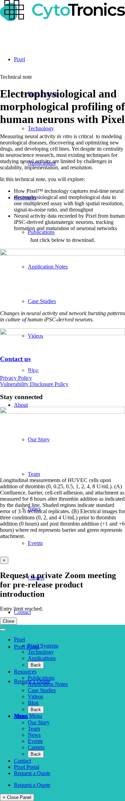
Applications (42, 658)
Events (35, 741)
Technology (41, 652)
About (21, 716)
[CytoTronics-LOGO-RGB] (62, 19)
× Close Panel (17, 797)
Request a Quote (32, 773)
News (34, 735)
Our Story (39, 722)
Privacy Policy (16, 378)
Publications (41, 678)
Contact (22, 761)
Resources (25, 672)
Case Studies (42, 690)
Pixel (19, 639)
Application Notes (48, 684)
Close (8, 621)
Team (34, 729)
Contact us (15, 358)
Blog (33, 703)
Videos (35, 696)
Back (36, 665)
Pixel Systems (43, 646)
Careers (36, 747)
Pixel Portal (26, 767)
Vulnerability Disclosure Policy (34, 384)
